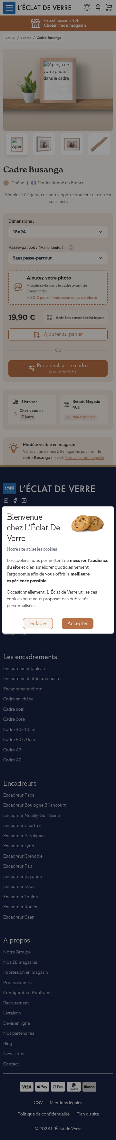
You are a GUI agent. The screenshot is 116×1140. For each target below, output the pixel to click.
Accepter (77, 623)
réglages (37, 623)
